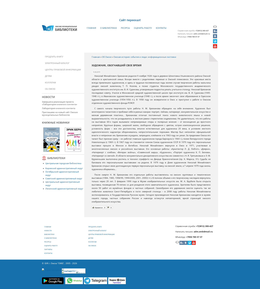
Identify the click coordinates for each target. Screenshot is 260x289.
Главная (91, 28)
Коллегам (50, 82)
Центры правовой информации (63, 69)
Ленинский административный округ (64, 188)
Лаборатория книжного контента (58, 108)
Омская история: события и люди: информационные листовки (144, 57)
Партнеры (48, 249)
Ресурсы (125, 28)
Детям (48, 76)
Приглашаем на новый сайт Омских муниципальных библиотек (60, 113)
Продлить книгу (54, 56)
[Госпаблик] (215, 32)
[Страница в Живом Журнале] (215, 42)
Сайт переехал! (130, 20)
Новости (48, 231)
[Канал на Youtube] (215, 47)
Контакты (161, 28)
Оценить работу (143, 28)
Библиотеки (49, 234)
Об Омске (106, 57)
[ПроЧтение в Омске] (215, 37)
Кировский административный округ (64, 168)
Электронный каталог (57, 63)
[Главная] (59, 28)
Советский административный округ (63, 178)
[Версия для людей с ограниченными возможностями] (215, 27)
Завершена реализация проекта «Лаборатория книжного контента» (59, 103)
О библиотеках (108, 28)
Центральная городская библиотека (63, 163)
